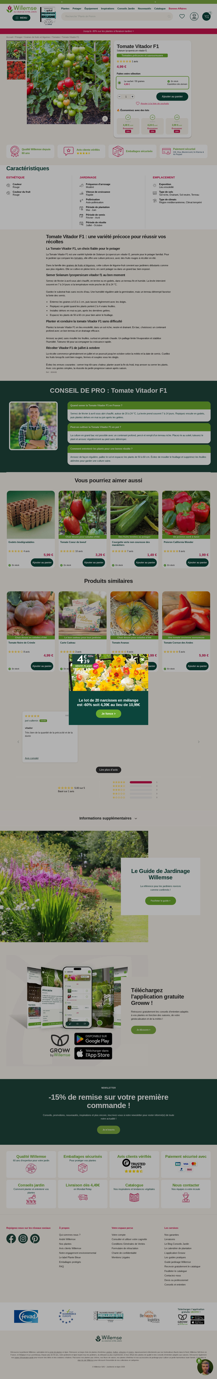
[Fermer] (142, 659)
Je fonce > (109, 713)
